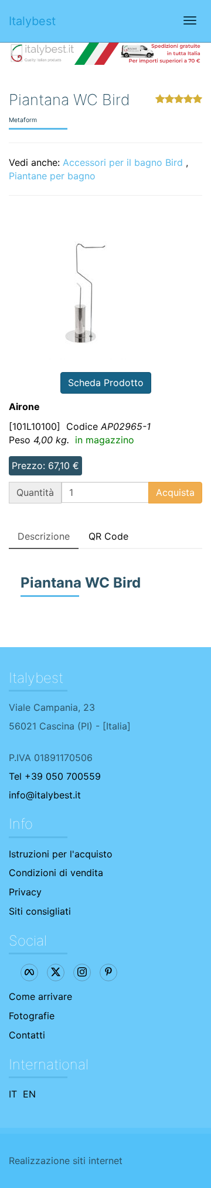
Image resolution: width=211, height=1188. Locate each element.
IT (13, 1094)
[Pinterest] (108, 972)
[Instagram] (82, 972)
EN (29, 1094)
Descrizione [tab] (44, 536)
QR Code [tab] (108, 536)
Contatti (27, 1035)
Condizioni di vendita (56, 872)
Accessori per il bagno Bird (123, 162)
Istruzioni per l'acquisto (61, 854)
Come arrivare (40, 996)
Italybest (32, 21)
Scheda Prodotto (106, 382)
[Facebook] (29, 972)
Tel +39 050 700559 (55, 776)
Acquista (175, 492)
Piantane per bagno (52, 176)
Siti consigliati (40, 911)
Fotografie (32, 1016)
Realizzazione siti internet (65, 1160)
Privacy (25, 892)
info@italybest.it (45, 795)
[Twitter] (55, 972)
